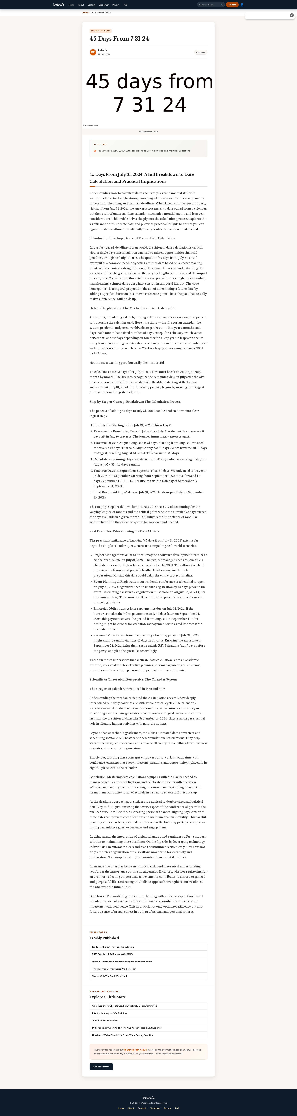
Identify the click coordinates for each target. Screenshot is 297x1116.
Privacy (115, 5)
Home (71, 5)
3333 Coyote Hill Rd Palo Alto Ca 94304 (112, 954)
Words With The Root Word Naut (109, 976)
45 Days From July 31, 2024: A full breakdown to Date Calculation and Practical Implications (144, 150)
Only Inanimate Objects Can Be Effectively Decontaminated (124, 1005)
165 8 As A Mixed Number (105, 1020)
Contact (91, 5)
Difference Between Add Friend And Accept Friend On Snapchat (126, 1027)
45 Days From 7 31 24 (135, 1049)
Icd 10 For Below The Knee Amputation (113, 946)
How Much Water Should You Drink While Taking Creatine (122, 1035)
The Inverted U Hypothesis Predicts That (114, 968)
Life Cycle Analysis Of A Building (109, 1013)
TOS (125, 5)
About (81, 5)
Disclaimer (104, 5)
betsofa (58, 4)
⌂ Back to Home (101, 1066)
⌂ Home (232, 4)
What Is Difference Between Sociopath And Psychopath (122, 961)
